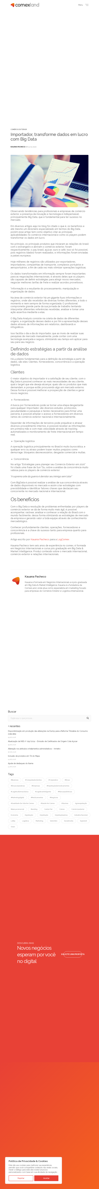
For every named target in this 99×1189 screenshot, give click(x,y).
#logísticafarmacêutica (19, 792)
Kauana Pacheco (18, 147)
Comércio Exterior (19, 129)
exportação (29, 815)
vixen (13, 827)
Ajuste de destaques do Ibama (20, 763)
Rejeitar (21, 1178)
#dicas (67, 780)
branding (34, 809)
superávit (83, 821)
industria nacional (81, 815)
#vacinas (64, 803)
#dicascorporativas (18, 786)
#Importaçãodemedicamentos (58, 786)
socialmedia (68, 821)
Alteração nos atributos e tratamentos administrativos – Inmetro (34, 749)
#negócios (54, 797)
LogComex (63, 539)
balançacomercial (17, 809)
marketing (39, 821)
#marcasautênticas (65, 792)
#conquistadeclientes (33, 780)
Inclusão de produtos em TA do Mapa (24, 756)
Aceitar (46, 1178)
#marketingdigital (17, 797)
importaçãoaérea (61, 815)
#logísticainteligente (43, 792)
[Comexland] (25, 5)
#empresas (36, 786)
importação (44, 815)
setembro (53, 821)
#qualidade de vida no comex (22, 803)
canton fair (48, 809)
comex (62, 809)
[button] (73, 954)
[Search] (88, 718)
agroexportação (81, 803)
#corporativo (53, 780)
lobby (13, 821)
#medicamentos (37, 797)
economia (14, 815)
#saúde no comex (48, 803)
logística (25, 821)
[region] (33, 1170)
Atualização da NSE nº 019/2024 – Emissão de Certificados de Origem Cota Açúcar (42, 741)
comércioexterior (77, 809)
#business (14, 780)
